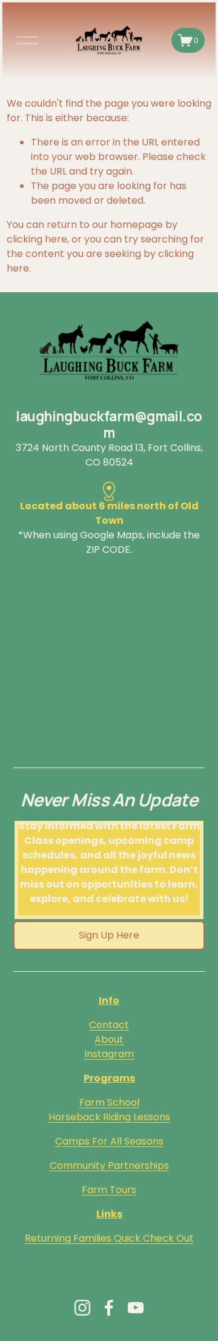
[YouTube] (135, 1307)
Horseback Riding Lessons (109, 1117)
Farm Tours (109, 1190)
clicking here (37, 239)
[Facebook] (109, 1307)
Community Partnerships (109, 1165)
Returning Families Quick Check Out (109, 1238)
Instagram (109, 1054)
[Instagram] (82, 1307)
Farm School (109, 1102)
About (109, 1039)
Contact (109, 1025)
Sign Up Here (109, 935)
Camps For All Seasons (109, 1141)
